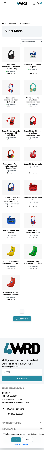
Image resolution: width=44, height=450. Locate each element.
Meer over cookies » (22, 444)
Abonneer (22, 378)
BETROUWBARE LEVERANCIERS (19, 13)
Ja (16, 439)
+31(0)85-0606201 (9, 396)
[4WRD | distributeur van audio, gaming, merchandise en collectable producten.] (22, 3)
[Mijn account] (34, 3)
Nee (27, 439)
